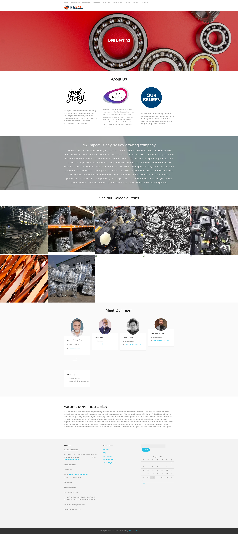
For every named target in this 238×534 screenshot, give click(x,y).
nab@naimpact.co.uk (74, 348)
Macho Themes (134, 531)
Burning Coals (107, 456)
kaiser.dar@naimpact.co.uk (104, 344)
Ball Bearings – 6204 (110, 463)
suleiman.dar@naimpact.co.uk (161, 340)
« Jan (143, 484)
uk (78, 460)
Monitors (106, 450)
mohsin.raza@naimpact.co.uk (133, 344)
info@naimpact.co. (70, 460)
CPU (104, 453)
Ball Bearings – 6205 (110, 459)
